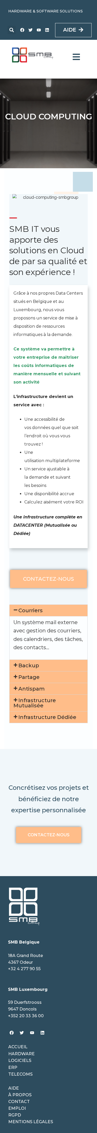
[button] (12, 30)
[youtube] (39, 30)
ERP (12, 1067)
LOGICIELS (19, 1060)
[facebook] (22, 30)
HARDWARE (21, 1053)
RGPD (14, 1115)
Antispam (31, 689)
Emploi (17, 1108)
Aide (13, 1088)
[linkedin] (47, 30)
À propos (20, 1094)
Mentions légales (30, 1121)
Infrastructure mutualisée (34, 703)
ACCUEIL (17, 1046)
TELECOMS (20, 1074)
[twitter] (30, 30)
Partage (29, 677)
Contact (19, 1101)
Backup (28, 665)
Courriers (30, 610)
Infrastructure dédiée (47, 717)
